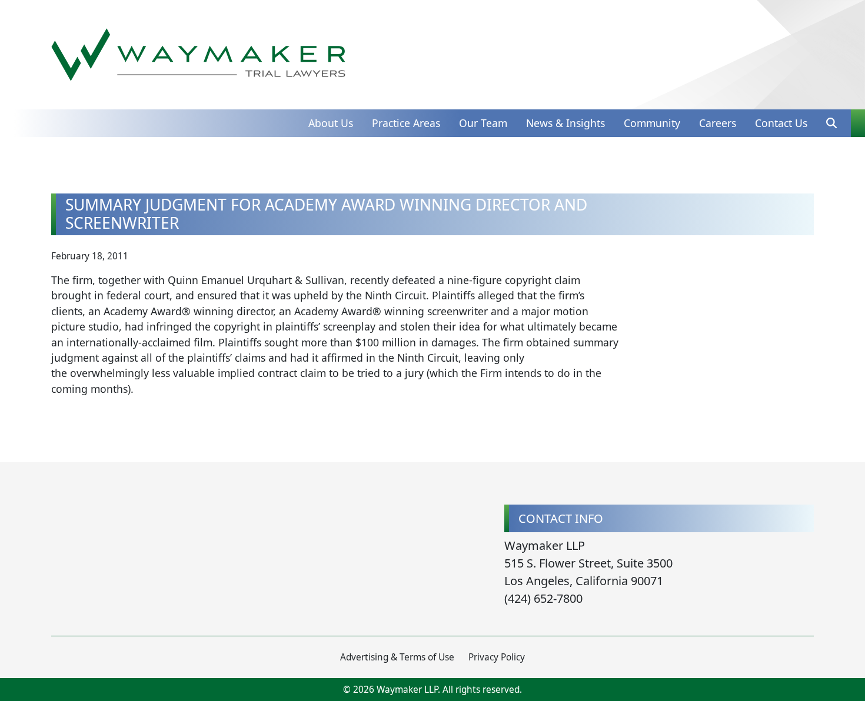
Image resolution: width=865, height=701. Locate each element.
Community (652, 123)
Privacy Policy (496, 657)
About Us (330, 123)
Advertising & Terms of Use (397, 657)
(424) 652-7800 (543, 598)
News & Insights (565, 123)
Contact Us (781, 123)
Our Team (483, 123)
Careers (717, 123)
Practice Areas (406, 123)
